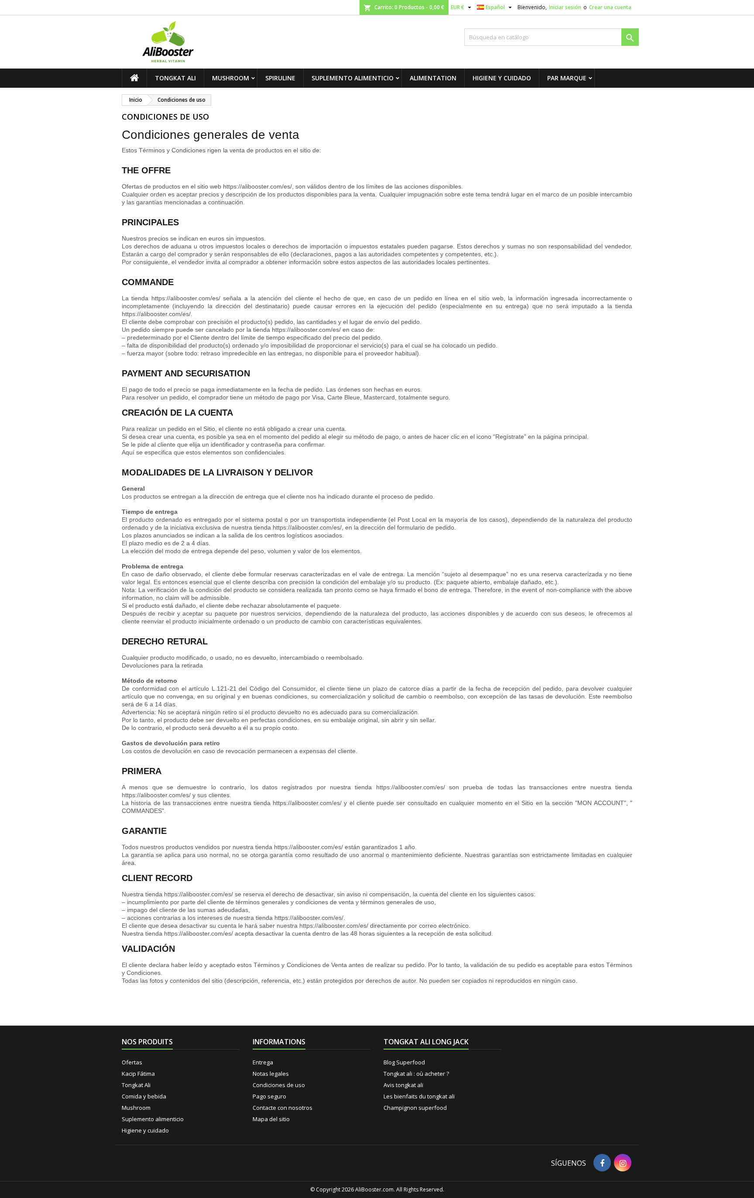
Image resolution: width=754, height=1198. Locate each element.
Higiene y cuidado (502, 78)
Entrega (263, 1062)
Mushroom (230, 78)
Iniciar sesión (565, 7)
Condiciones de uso (279, 1085)
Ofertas (132, 1062)
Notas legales (271, 1074)
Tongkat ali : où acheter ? (416, 1074)
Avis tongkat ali (403, 1085)
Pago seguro (269, 1096)
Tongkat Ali (175, 78)
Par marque (566, 78)
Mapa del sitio (271, 1119)
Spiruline (280, 78)
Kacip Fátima (138, 1074)
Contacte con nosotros (282, 1108)
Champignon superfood (415, 1108)
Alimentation (433, 78)
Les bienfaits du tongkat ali (419, 1096)
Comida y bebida (144, 1096)
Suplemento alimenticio (353, 78)
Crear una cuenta (610, 7)
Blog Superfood (404, 1062)
